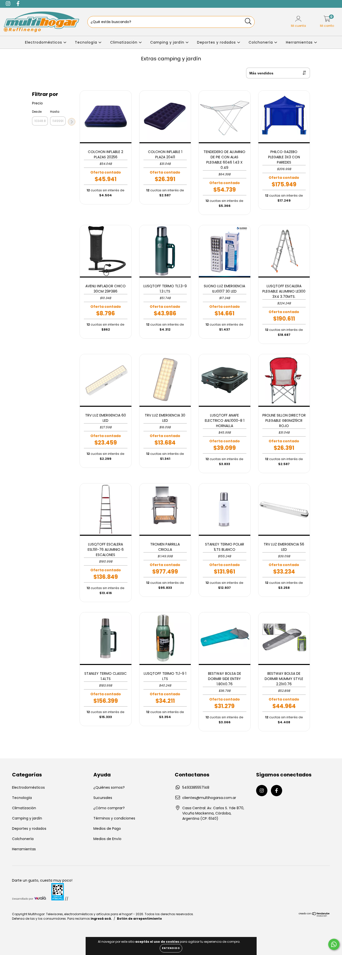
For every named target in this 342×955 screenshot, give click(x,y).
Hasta (54, 111)
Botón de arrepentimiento (139, 918)
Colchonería (261, 42)
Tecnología (86, 42)
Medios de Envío (107, 838)
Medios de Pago (107, 828)
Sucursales (102, 797)
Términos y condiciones (114, 818)
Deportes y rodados (217, 42)
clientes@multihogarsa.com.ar (209, 797)
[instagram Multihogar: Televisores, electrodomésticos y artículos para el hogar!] (261, 790)
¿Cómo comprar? (109, 807)
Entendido (171, 948)
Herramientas (300, 42)
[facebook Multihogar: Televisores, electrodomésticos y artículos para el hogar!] (276, 790)
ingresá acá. (101, 918)
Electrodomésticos (44, 42)
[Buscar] (248, 21)
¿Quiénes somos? (109, 787)
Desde (37, 111)
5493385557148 (195, 787)
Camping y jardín (168, 42)
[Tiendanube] (314, 915)
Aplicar (71, 121)
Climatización (124, 42)
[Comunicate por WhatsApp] (333, 944)
